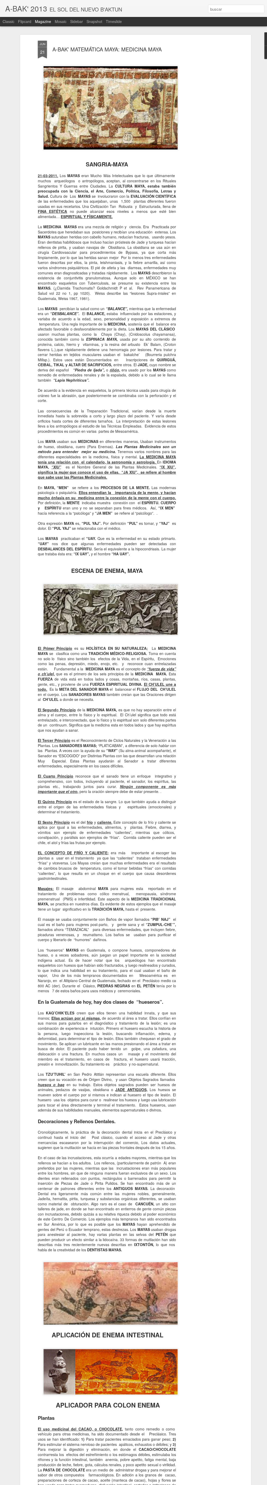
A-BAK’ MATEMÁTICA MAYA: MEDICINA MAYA (107, 49)
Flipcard (24, 21)
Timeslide (114, 21)
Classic (8, 21)
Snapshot (94, 21)
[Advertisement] (205, 123)
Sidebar (76, 21)
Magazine (43, 21)
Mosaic (60, 21)
